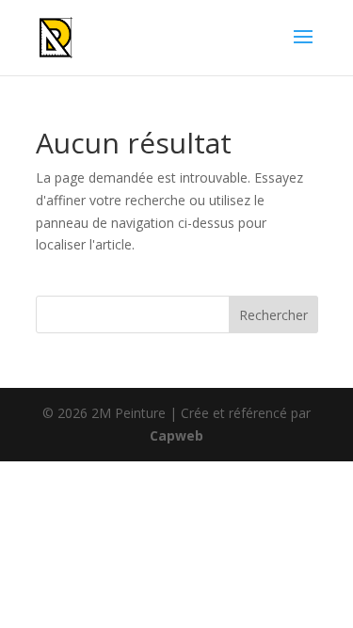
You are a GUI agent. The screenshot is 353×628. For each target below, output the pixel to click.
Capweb (176, 435)
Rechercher (273, 315)
